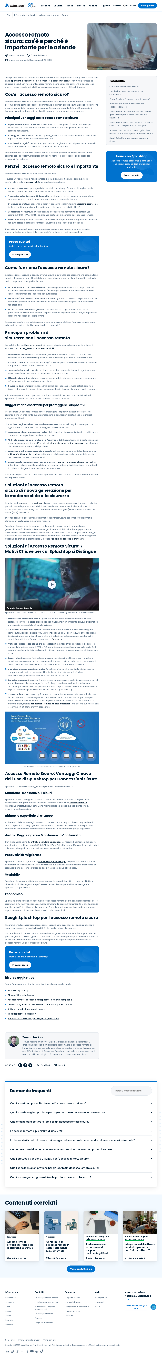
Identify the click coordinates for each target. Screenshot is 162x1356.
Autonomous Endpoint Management (45, 1308)
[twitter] (30, 1065)
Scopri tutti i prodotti (44, 1322)
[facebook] (25, 1065)
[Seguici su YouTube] (32, 1351)
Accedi (133, 5)
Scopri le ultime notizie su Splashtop (138, 1294)
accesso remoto (34, 345)
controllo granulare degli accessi (46, 842)
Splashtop (57, 639)
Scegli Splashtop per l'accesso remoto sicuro (128, 140)
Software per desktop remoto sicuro (26, 1009)
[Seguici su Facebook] (22, 1351)
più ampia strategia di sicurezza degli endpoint (60, 443)
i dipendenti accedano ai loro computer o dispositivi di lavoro (41, 80)
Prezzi (70, 5)
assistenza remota (86, 204)
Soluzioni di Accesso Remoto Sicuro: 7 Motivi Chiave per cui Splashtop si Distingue (131, 124)
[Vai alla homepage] (15, 5)
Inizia (97, 1292)
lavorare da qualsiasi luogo (52, 861)
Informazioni (11, 1292)
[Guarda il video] (52, 584)
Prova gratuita (147, 5)
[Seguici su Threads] (17, 1351)
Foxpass (38, 1318)
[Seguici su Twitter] (27, 1351)
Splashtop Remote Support (47, 1302)
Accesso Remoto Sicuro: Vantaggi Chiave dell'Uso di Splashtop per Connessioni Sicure (131, 132)
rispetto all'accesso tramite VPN (67, 538)
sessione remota (78, 802)
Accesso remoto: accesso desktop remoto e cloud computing (40, 999)
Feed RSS (45, 1065)
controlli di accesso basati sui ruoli (75, 462)
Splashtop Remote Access (46, 1298)
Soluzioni (58, 5)
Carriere (8, 1311)
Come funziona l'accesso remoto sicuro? (129, 99)
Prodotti (45, 5)
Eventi (7, 1307)
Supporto (105, 5)
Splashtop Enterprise (44, 1313)
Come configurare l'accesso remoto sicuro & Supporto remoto (40, 1004)
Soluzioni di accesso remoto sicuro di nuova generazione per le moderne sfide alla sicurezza (130, 114)
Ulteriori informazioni (17, 1258)
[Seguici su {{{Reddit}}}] (37, 1351)
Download (117, 5)
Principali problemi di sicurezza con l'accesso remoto (126, 105)
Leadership (10, 1302)
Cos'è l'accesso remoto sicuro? (124, 86)
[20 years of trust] (30, 5)
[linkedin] (20, 1065)
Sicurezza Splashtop (18, 990)
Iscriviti (61, 1065)
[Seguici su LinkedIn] (7, 1351)
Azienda (93, 5)
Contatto (9, 1320)
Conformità (10, 1340)
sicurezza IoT (30, 182)
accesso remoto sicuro (31, 503)
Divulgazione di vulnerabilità (77, 1307)
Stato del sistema (72, 1302)
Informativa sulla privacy (29, 1340)
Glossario (9, 1324)
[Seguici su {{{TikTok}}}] (42, 1351)
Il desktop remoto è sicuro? (22, 1013)
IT (127, 5)
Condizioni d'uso (50, 1340)
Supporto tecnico (72, 1298)
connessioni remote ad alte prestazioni (51, 703)
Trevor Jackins (16, 55)
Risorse (81, 5)
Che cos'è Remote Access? (22, 995)
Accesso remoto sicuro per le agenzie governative (33, 1018)
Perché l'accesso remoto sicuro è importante (126, 93)
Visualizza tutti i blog (81, 1269)
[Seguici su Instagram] (12, 1351)
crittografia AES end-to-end (22, 454)
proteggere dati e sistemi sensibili (36, 348)
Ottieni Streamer (72, 1311)
